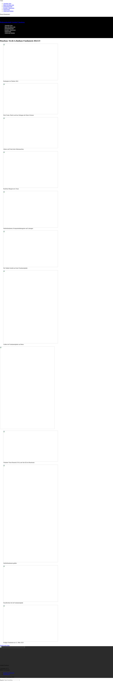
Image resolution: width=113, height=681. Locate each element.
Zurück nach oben (5, 645)
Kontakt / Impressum (8, 8)
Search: (2, 680)
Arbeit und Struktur (8, 11)
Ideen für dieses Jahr (8, 5)
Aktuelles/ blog (7, 3)
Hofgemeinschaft (7, 6)
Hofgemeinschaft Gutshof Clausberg (12, 22)
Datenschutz (6, 9)
